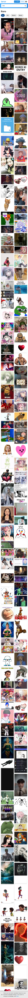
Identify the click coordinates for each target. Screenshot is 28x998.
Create (17, 1)
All (2, 15)
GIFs (8, 15)
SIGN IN (22, 1)
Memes (20, 15)
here (17, 996)
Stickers (14, 15)
